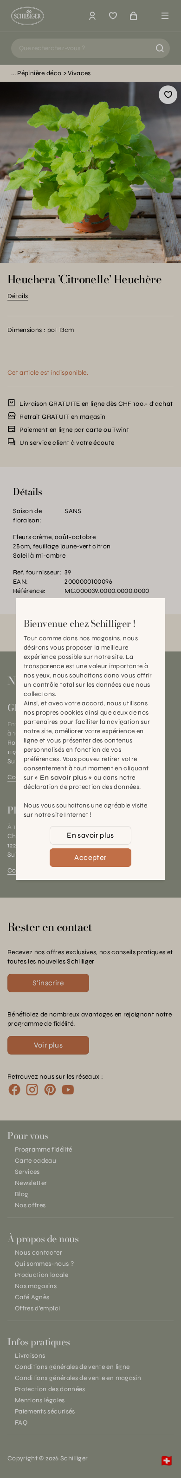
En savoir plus (90, 835)
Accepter (90, 857)
